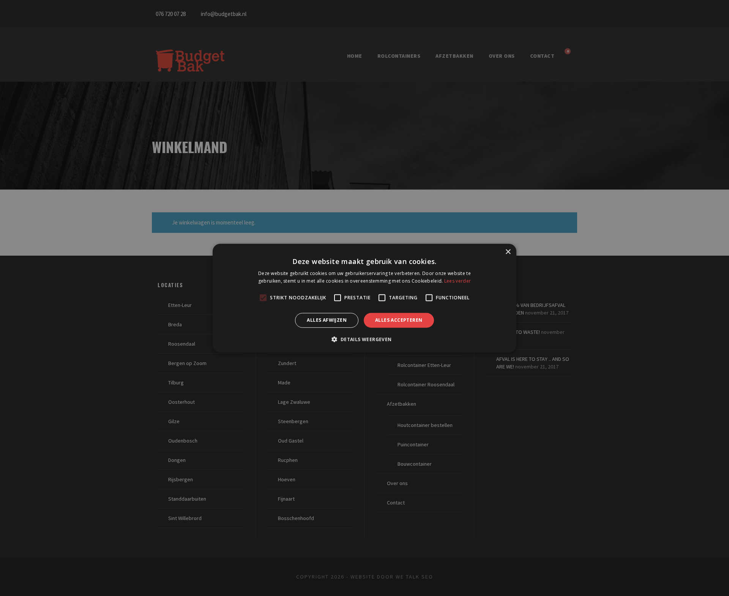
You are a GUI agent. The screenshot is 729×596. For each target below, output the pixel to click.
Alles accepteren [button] (398, 320)
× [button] (508, 252)
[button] (364, 339)
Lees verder (457, 281)
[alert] (364, 298)
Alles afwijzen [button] (327, 320)
